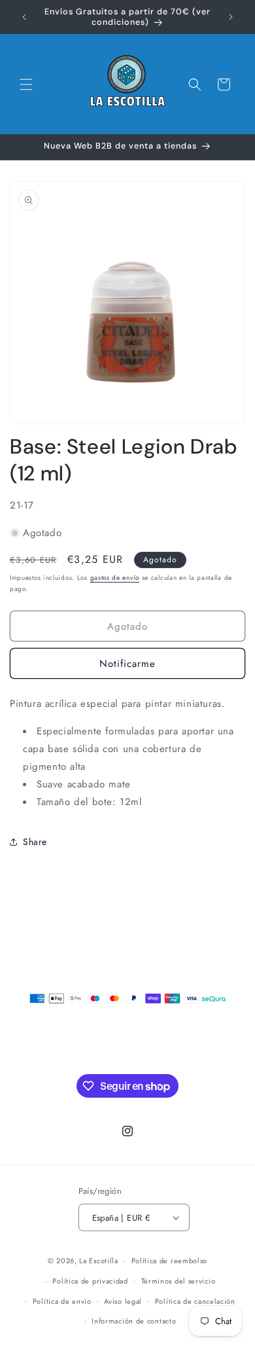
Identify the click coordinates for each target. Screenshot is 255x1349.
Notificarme (127, 664)
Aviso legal (123, 1301)
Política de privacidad (90, 1281)
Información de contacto (134, 1321)
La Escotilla (98, 1260)
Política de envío (62, 1301)
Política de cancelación (195, 1301)
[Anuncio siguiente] (230, 17)
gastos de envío (115, 578)
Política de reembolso (169, 1260)
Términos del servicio (178, 1281)
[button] (26, 84)
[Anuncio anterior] (24, 17)
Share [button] (35, 841)
